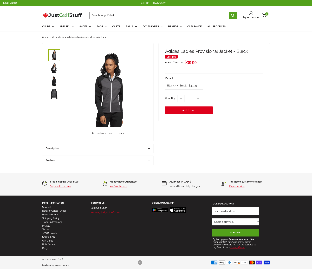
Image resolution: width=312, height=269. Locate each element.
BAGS (100, 26)
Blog (44, 248)
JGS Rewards (49, 233)
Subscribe (235, 232)
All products (58, 37)
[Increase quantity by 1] (198, 98)
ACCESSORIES (151, 26)
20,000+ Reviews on (154, 3)
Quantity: (170, 98)
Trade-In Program (52, 222)
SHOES (83, 26)
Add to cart (188, 110)
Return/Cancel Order (54, 210)
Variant (169, 78)
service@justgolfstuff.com (105, 212)
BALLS (129, 26)
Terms (45, 229)
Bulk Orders (48, 244)
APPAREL (64, 26)
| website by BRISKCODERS (55, 265)
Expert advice (237, 186)
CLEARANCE (194, 26)
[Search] (233, 15)
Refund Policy (50, 214)
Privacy (46, 225)
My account (249, 17)
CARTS (116, 26)
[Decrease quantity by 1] (181, 98)
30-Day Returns (118, 186)
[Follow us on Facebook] (140, 262)
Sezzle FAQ (48, 237)
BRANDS (173, 26)
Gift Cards (47, 240)
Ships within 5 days (60, 186)
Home (45, 37)
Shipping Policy (50, 218)
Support (46, 207)
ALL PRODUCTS (216, 26)
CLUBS (46, 26)
